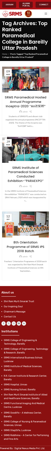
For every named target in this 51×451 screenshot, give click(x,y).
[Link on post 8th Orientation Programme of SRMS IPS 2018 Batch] (25, 224)
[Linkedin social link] (24, 323)
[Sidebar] (3, 138)
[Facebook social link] (3, 323)
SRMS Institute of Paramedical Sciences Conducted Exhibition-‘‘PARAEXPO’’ (25, 174)
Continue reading (25, 130)
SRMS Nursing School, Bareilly (20, 389)
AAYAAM (9, 4)
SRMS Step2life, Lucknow (17, 430)
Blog (12, 92)
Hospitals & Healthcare (25, 92)
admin (25, 111)
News (39, 92)
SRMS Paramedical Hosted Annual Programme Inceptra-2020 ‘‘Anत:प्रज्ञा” (25, 101)
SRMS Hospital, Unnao (15, 384)
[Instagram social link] (14, 323)
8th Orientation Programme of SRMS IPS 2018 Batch (25, 246)
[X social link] (9, 323)
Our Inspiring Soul (13, 306)
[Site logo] (12, 14)
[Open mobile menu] (46, 14)
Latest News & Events (28, 237)
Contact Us (10, 316)
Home (4, 54)
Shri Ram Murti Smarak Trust (19, 301)
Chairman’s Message (14, 311)
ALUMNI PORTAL (26, 4)
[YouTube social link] (19, 323)
